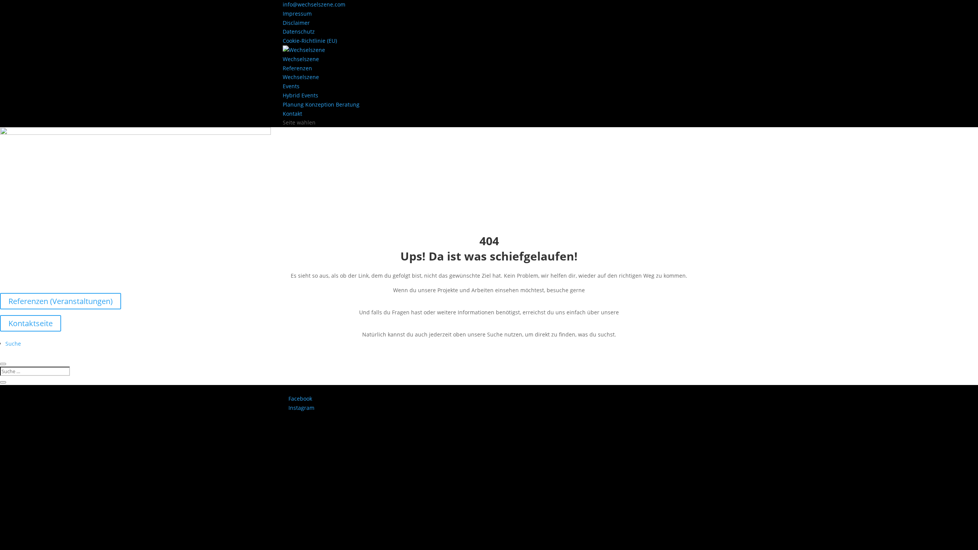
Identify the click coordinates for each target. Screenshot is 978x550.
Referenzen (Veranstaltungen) (60, 301)
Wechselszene (301, 59)
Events (291, 86)
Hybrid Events (300, 95)
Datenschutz (299, 31)
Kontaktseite (30, 323)
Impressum (297, 13)
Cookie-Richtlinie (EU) (310, 40)
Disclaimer (296, 22)
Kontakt (292, 113)
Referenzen (297, 68)
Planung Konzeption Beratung (321, 104)
